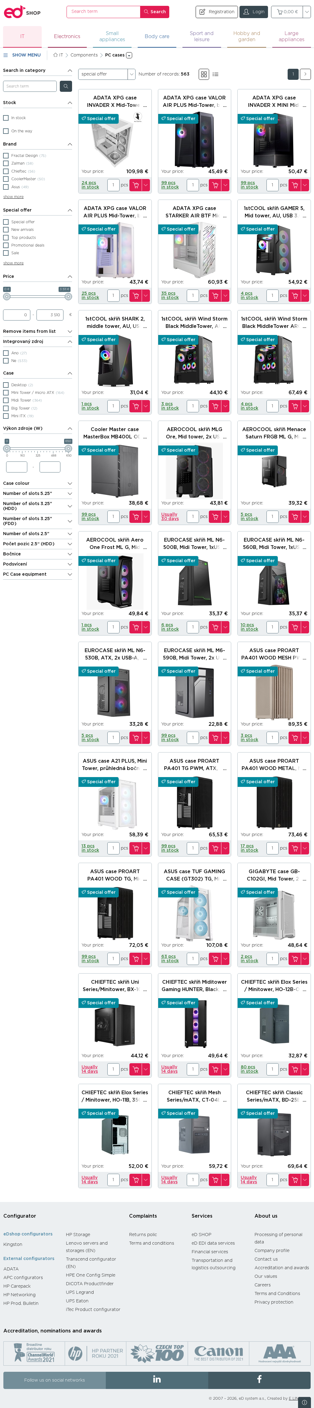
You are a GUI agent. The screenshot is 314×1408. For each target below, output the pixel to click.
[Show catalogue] (204, 74)
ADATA (11, 1269)
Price (8, 276)
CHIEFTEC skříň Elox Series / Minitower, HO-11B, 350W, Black (115, 1100)
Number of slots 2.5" (26, 534)
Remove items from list (29, 331)
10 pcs (249, 627)
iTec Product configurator (93, 1310)
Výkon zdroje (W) (23, 428)
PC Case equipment (25, 574)
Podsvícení (15, 564)
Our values (266, 1276)
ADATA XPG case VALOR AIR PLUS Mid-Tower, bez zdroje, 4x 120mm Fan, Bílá (115, 216)
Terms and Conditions (277, 1294)
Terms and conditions (151, 1243)
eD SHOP (201, 1235)
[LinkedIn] (157, 1380)
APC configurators (23, 1278)
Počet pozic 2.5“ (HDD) (29, 544)
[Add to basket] (135, 185)
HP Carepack (17, 1286)
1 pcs (90, 406)
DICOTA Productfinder (90, 1284)
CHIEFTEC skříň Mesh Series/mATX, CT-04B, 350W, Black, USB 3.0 (194, 1100)
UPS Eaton (77, 1301)
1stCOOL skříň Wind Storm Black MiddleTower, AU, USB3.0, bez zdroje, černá (194, 326)
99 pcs (170, 185)
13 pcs (90, 848)
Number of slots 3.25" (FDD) (27, 521)
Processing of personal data (278, 1238)
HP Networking (19, 1295)
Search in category (24, 70)
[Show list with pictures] (215, 74)
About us (266, 1216)
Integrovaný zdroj (23, 342)
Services (202, 1216)
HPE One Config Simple (90, 1275)
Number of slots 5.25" (27, 494)
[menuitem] (31, 1244)
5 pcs (249, 516)
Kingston (12, 1245)
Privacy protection (274, 1302)
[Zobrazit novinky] (304, 1402)
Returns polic (143, 1235)
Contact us (266, 1259)
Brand (10, 144)
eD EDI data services (213, 1243)
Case (8, 373)
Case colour (16, 483)
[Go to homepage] (22, 12)
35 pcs (170, 295)
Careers (263, 1285)
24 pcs (90, 185)
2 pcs (249, 959)
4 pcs (249, 295)
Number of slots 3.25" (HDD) (27, 506)
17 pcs (249, 848)
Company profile (272, 1251)
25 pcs (90, 295)
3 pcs (170, 406)
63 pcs (170, 959)
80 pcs (249, 1069)
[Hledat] (66, 86)
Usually (170, 516)
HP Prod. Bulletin (21, 1303)
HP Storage (78, 1235)
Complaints (143, 1216)
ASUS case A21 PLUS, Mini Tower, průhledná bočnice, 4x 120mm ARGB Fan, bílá (115, 768)
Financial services (210, 1252)
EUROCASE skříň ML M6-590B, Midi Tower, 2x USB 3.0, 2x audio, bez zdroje (194, 658)
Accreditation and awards (282, 1268)
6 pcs (170, 627)
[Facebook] (259, 1380)
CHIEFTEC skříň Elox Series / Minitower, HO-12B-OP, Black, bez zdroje (274, 989)
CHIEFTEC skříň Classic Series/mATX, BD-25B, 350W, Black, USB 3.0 (274, 1100)
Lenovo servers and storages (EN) (87, 1247)
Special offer (17, 210)
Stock (9, 103)
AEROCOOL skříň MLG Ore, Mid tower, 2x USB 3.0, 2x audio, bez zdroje (194, 437)
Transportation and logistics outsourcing (214, 1264)
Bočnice (12, 554)
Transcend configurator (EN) (91, 1263)
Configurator (19, 1216)
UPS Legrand (80, 1292)
